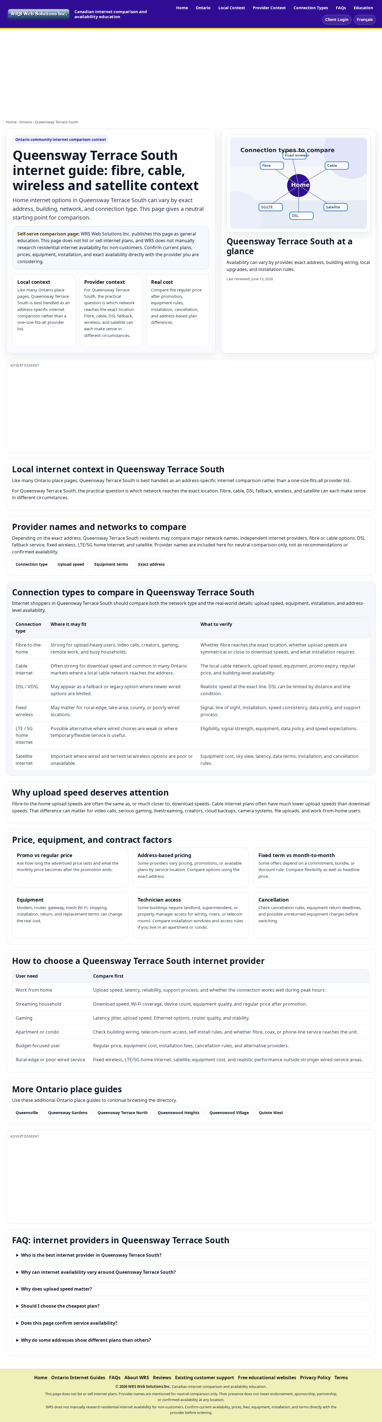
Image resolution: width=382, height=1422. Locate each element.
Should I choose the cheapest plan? (60, 1306)
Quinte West (271, 1112)
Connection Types (311, 7)
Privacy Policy (315, 1377)
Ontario (203, 7)
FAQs (341, 7)
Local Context (231, 7)
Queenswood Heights (178, 1112)
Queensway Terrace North (123, 1112)
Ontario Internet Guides (78, 1377)
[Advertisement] (191, 71)
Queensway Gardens (68, 1112)
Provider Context (269, 7)
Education (363, 7)
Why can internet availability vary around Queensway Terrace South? (98, 1272)
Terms (341, 1377)
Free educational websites (267, 1377)
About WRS (136, 1377)
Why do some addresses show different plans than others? (86, 1340)
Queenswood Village (229, 1112)
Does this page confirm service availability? (69, 1323)
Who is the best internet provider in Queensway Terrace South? (91, 1255)
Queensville (27, 1112)
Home (182, 7)
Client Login (336, 19)
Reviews (162, 1377)
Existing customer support (204, 1377)
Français (365, 19)
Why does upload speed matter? (56, 1289)
